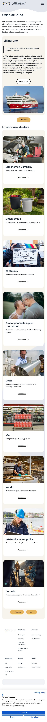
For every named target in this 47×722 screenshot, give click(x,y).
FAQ (6, 675)
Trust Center (35, 639)
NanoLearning (36, 635)
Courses (21, 639)
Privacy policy (39, 692)
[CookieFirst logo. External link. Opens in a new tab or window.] (2, 695)
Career (20, 663)
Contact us (21, 667)
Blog (6, 663)
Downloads (8, 667)
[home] (15, 3)
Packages (21, 635)
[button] (42, 3)
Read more (23, 81)
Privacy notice (36, 667)
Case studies (9, 671)
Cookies (34, 663)
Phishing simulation (21, 644)
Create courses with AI (23, 649)
